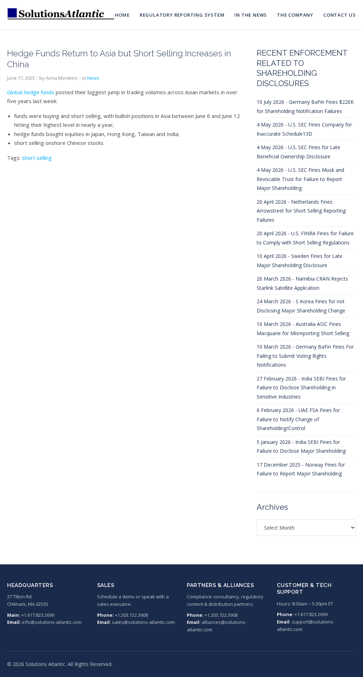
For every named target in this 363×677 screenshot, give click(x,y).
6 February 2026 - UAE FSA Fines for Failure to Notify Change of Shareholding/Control (298, 419)
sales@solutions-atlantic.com (143, 622)
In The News (250, 15)
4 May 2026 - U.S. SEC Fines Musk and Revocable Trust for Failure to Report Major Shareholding (300, 179)
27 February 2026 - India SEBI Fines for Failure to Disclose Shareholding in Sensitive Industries (301, 387)
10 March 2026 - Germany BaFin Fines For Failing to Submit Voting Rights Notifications (305, 355)
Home (122, 15)
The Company (295, 15)
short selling (37, 157)
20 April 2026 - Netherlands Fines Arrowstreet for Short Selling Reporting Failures (301, 210)
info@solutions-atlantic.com (52, 622)
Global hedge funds (30, 92)
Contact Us (339, 15)
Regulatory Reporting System (182, 15)
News (93, 78)
